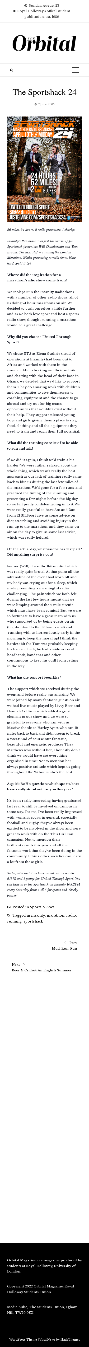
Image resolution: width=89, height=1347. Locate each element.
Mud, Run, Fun (64, 946)
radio (71, 915)
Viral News (47, 1339)
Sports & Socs (42, 907)
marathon (55, 915)
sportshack (33, 921)
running (14, 921)
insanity (38, 915)
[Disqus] (44, 1049)
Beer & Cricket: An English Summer (42, 967)
